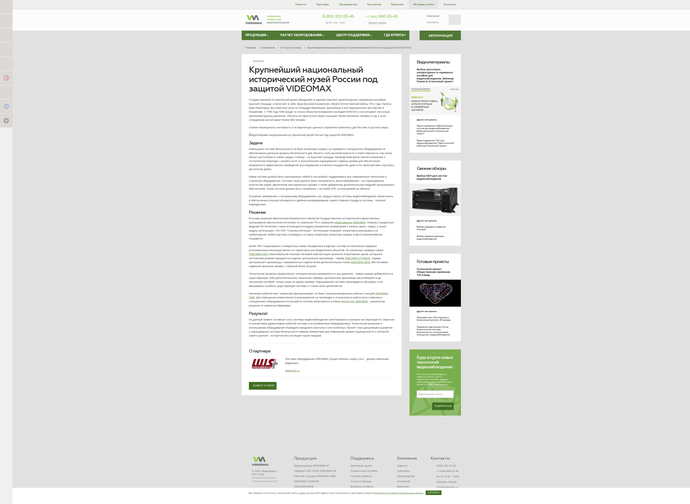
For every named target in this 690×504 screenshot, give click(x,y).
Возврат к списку (263, 386)
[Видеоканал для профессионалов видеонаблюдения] (6, 63)
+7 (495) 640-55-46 (447, 471)
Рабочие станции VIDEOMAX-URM (315, 476)
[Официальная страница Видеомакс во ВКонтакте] (6, 92)
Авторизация (440, 35)
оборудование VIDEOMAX (350, 222)
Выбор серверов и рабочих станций (431, 228)
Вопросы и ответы (362, 486)
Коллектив (374, 4)
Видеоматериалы (433, 62)
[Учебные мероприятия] (6, 49)
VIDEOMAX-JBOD (360, 262)
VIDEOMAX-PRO (258, 254)
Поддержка (362, 458)
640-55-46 (381, 16)
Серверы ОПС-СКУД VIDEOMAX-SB (315, 471)
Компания (433, 16)
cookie (302, 492)
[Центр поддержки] (6, 35)
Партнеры (322, 4)
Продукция (305, 458)
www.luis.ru (292, 370)
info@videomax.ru (447, 487)
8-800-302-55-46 (338, 16)
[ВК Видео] (6, 78)
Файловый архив (361, 465)
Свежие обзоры (431, 168)
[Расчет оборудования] (6, 21)
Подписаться (443, 406)
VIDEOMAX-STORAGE (357, 258)
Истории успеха (423, 4)
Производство (348, 4)
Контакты (450, 4)
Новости (300, 4)
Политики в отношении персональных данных (398, 492)
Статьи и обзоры (361, 481)
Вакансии (397, 4)
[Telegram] (6, 106)
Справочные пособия (364, 471)
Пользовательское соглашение (264, 477)
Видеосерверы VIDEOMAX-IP (311, 465)
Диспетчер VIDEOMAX (354, 301)
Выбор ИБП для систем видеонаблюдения (432, 177)
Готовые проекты (433, 261)
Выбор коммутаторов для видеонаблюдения (430, 237)
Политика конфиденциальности (264, 481)
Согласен (433, 493)
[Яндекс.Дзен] (6, 120)
